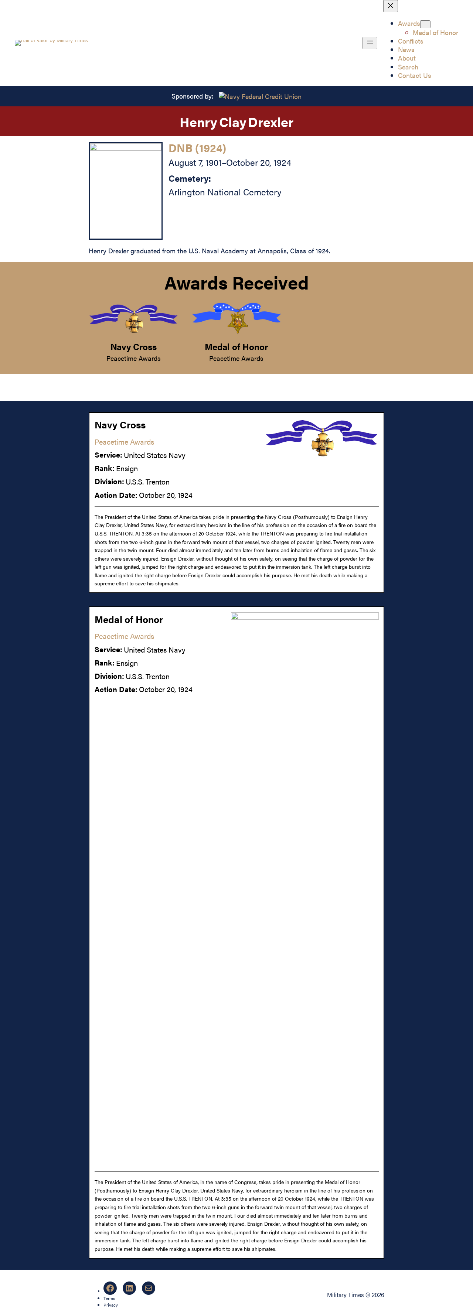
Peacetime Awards (133, 358)
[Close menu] (390, 6)
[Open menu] (370, 43)
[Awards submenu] (425, 24)
